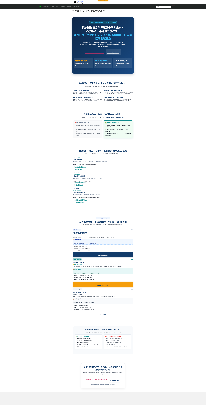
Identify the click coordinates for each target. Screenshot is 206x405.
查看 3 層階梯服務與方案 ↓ (113, 53)
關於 (57, 6)
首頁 (40, 6)
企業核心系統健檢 (76, 6)
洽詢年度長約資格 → (103, 314)
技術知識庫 (63, 6)
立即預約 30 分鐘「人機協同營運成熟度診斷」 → (96, 379)
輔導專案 (69, 6)
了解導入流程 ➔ (76, 188)
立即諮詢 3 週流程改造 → (103, 285)
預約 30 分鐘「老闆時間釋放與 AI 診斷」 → (94, 53)
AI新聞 (53, 6)
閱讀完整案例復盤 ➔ (76, 172)
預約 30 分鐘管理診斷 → (103, 255)
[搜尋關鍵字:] (163, 7)
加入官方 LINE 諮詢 (114, 380)
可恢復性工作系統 (46, 6)
